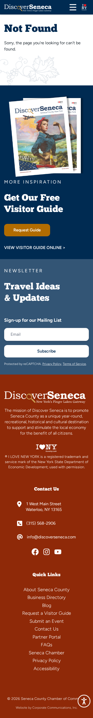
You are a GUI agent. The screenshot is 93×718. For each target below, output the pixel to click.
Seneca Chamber (46, 653)
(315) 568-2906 (41, 523)
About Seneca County (46, 589)
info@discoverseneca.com (51, 537)
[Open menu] (72, 7)
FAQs (46, 645)
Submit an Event (46, 621)
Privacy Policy (51, 364)
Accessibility (46, 668)
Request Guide (27, 230)
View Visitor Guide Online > (34, 247)
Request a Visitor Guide (46, 613)
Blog (46, 605)
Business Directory (46, 597)
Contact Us (46, 629)
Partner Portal (47, 637)
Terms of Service (74, 364)
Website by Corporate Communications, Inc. (46, 707)
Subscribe (46, 351)
